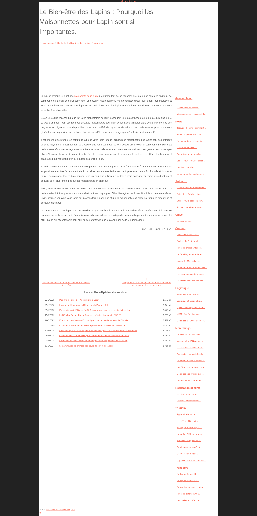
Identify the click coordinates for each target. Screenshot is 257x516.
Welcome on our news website (191, 114)
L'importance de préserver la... (191, 187)
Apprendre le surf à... (187, 414)
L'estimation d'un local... (188, 107)
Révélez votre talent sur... (189, 400)
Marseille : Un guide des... (189, 440)
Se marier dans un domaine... (191, 141)
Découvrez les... (184, 221)
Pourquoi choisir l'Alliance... (190, 248)
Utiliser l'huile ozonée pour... (190, 201)
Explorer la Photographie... (189, 241)
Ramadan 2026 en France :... (191, 434)
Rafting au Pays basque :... (189, 427)
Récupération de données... (190, 154)
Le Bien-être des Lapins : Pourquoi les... (86, 43)
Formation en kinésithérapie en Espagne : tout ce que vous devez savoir (93, 341)
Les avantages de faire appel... (191, 274)
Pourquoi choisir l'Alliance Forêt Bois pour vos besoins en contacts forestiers (95, 310)
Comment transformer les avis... (192, 267)
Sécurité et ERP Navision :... (190, 341)
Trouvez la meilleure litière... (190, 207)
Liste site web (64, 510)
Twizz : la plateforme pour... (190, 134)
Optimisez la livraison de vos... (191, 321)
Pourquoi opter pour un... (188, 494)
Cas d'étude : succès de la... (190, 347)
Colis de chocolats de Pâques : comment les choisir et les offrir (66, 283)
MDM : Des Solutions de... (189, 314)
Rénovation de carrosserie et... (191, 487)
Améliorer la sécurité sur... (189, 294)
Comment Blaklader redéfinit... (191, 360)
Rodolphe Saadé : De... (188, 480)
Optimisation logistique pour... (191, 307)
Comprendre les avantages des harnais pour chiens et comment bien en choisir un (146, 283)
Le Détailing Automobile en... (190, 254)
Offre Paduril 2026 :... (187, 147)
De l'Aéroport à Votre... (187, 454)
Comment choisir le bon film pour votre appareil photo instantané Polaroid (94, 336)
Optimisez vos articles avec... (190, 374)
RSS (73, 510)
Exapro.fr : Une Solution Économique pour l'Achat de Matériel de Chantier (94, 320)
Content (61, 43)
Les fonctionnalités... (186, 167)
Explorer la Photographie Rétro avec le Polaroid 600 (83, 305)
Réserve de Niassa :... (187, 421)
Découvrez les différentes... (190, 380)
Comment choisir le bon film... (191, 281)
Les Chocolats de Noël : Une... (191, 367)
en (40, 513)
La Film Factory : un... (187, 394)
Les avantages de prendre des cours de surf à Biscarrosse (87, 346)
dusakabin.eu (48, 43)
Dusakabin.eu (52, 510)
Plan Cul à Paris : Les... (188, 234)
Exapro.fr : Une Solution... (189, 261)
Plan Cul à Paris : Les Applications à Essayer (80, 300)
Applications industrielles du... (191, 354)
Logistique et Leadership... (189, 301)
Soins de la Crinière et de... (189, 194)
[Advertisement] (106, 67)
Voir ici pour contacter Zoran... (191, 161)
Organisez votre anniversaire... (191, 460)
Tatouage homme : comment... (191, 128)
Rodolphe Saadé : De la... (189, 474)
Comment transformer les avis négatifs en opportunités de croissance (92, 325)
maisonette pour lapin (86, 96)
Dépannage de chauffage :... (190, 174)
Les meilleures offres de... (189, 500)
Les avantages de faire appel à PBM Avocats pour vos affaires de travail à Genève (98, 330)
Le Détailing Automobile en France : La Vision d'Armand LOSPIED (90, 315)
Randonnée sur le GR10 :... (190, 447)
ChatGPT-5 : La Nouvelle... (189, 334)
